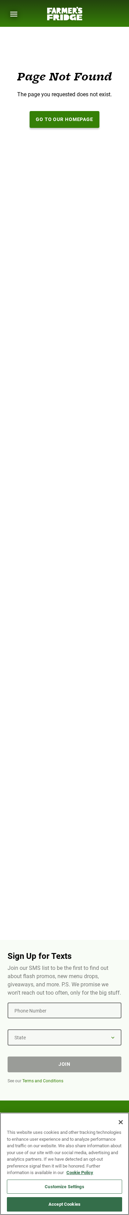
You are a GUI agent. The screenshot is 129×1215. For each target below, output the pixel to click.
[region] (64, 1164)
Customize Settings (64, 1186)
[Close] (120, 1122)
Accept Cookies (64, 1204)
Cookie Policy (79, 1172)
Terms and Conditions (42, 1081)
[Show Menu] (14, 14)
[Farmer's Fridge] (64, 13)
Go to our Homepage (64, 119)
